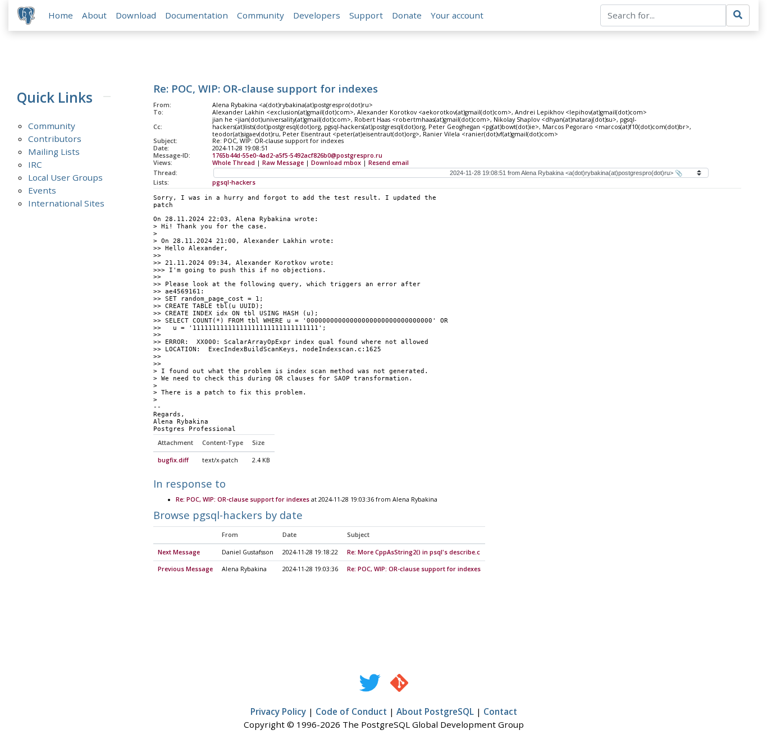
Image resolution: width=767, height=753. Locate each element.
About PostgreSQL (435, 711)
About (94, 15)
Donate (407, 15)
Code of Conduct (351, 711)
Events (42, 190)
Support (366, 15)
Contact (500, 711)
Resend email (388, 163)
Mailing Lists (54, 151)
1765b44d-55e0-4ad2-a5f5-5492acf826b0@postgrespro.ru (297, 155)
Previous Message (185, 569)
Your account (457, 15)
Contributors (54, 138)
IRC (35, 164)
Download (136, 15)
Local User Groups (65, 177)
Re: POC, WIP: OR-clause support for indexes (242, 499)
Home (60, 15)
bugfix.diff (173, 460)
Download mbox (336, 163)
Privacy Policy (278, 711)
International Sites (66, 203)
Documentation (196, 15)
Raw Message (283, 163)
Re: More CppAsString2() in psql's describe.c (413, 552)
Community (260, 15)
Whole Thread (233, 163)
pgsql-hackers (233, 182)
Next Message (179, 552)
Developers (316, 15)
